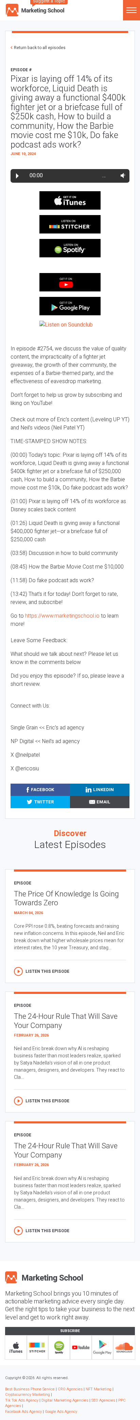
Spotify (59, 1347)
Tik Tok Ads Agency (21, 1400)
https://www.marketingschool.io (62, 616)
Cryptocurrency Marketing (27, 1395)
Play (17, 176)
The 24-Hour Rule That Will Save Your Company (66, 1021)
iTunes (16, 1347)
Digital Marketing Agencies (64, 1400)
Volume (121, 176)
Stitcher (38, 1347)
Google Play (102, 1347)
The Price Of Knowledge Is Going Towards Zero (66, 899)
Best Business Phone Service (30, 1389)
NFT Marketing (98, 1389)
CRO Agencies (70, 1389)
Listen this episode (47, 971)
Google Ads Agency (61, 1412)
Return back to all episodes (40, 48)
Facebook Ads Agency (23, 1412)
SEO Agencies (103, 1400)
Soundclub (124, 1347)
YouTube (81, 1347)
